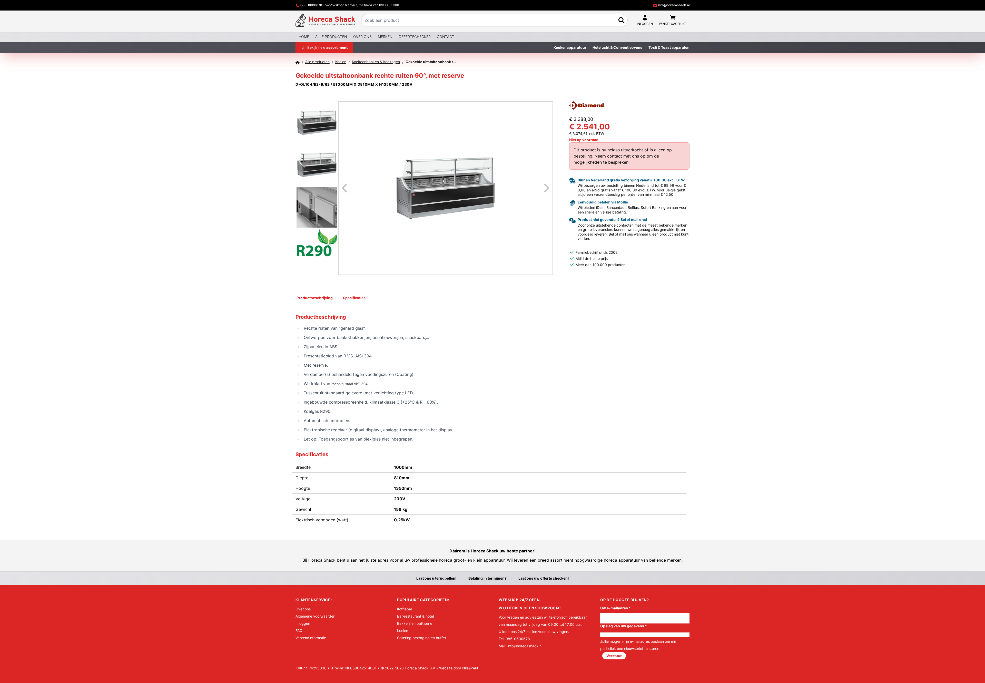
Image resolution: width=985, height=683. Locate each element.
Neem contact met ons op (620, 156)
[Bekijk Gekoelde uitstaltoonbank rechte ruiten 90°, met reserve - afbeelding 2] (317, 164)
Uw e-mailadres (615, 608)
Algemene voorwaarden (315, 616)
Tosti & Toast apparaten (669, 47)
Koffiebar (404, 609)
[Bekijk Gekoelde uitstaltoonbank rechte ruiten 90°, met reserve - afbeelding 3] (317, 206)
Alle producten (331, 36)
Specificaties (354, 298)
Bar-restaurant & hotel (415, 616)
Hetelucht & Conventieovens (617, 47)
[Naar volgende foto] (540, 188)
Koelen (402, 630)
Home (304, 36)
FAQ (299, 630)
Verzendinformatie (311, 638)
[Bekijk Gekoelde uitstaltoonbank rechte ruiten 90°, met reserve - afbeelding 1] (317, 122)
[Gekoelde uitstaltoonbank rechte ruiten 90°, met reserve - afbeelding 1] (445, 188)
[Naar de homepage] (325, 20)
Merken (385, 36)
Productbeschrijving (315, 298)
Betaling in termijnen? (487, 578)
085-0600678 (311, 5)
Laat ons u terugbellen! (436, 578)
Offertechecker (415, 36)
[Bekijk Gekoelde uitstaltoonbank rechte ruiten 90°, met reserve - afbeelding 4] (317, 248)
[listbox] (446, 188)
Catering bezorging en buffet (421, 638)
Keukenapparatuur (570, 47)
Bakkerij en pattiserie (414, 623)
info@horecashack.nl (673, 5)
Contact (445, 36)
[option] (446, 188)
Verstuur (614, 655)
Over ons (362, 36)
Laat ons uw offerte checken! (543, 578)
